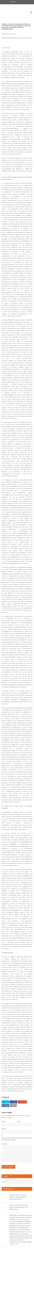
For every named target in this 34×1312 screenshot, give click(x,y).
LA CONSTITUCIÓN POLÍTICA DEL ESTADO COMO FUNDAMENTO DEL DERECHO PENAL (19, 1207)
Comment (4, 1144)
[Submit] (30, 1182)
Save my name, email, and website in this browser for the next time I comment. (17, 1139)
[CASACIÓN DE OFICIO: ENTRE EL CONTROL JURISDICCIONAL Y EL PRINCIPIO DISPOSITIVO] (5, 1197)
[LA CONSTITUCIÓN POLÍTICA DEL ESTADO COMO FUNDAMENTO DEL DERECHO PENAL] (5, 1207)
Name (4, 1121)
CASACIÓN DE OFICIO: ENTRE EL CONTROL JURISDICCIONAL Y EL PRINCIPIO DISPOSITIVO (18, 1197)
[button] (5, 1101)
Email (19, 1121)
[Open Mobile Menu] (31, 12)
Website (4, 1129)
